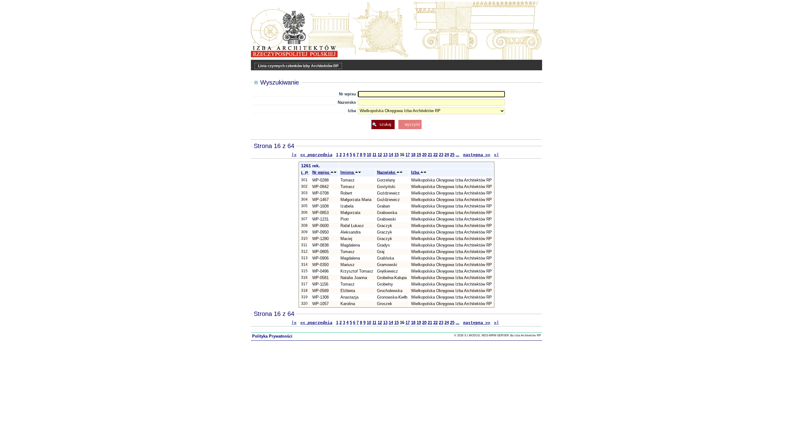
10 (369, 154)
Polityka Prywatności (272, 336)
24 (447, 154)
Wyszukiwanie (279, 82)
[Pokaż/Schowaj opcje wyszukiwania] (256, 82)
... (457, 154)
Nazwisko (347, 102)
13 (385, 154)
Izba (352, 110)
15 (396, 154)
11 (374, 154)
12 (380, 154)
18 (413, 154)
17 (407, 154)
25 (452, 154)
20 (424, 154)
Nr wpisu (347, 94)
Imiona (347, 172)
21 (430, 154)
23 (441, 154)
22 (435, 154)
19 (419, 154)
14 (391, 154)
